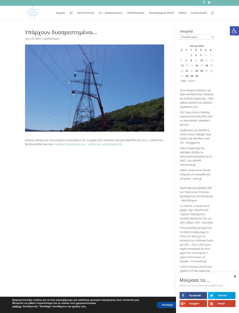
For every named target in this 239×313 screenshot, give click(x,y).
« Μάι (183, 80)
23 (196, 70)
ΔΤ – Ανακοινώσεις (111, 13)
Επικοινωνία (199, 13)
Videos (182, 13)
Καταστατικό (85, 13)
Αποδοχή (167, 305)
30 (196, 76)
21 (186, 70)
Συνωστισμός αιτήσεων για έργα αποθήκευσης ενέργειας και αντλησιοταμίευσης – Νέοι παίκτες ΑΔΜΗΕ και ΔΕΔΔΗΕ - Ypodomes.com (197, 98)
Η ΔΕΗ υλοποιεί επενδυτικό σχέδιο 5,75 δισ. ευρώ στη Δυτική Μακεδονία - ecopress (197, 271)
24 (201, 70)
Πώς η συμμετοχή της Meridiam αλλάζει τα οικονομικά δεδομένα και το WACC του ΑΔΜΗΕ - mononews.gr (196, 156)
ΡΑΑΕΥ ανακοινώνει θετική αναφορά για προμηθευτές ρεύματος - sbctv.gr (195, 174)
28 (186, 76)
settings (17, 306)
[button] (234, 30)
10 (201, 60)
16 (196, 65)
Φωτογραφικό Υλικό (161, 13)
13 (182, 65)
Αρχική (60, 13)
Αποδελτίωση (135, 13)
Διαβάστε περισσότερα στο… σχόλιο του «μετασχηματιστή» (88, 144)
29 (191, 76)
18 (206, 65)
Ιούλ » (191, 80)
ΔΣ (71, 13)
